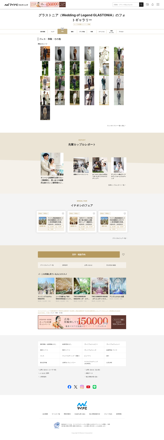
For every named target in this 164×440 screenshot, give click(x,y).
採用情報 (119, 414)
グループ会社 (108, 414)
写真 (48, 313)
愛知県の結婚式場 (63, 311)
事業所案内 (67, 414)
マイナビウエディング (43, 311)
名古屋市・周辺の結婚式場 (77, 311)
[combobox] (126, 5)
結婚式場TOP (54, 311)
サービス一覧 (56, 414)
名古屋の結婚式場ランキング (92, 311)
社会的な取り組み (80, 414)
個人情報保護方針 (94, 414)
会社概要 (45, 414)
